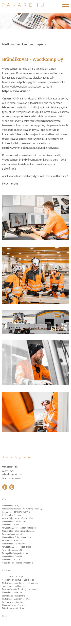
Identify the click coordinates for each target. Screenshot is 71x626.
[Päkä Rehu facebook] (4, 487)
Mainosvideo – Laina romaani (15, 521)
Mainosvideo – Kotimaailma (14, 544)
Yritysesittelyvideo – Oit (12, 550)
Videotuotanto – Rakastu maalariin (17, 563)
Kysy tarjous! (10, 183)
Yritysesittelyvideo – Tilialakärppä (16, 547)
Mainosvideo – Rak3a (11, 505)
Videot (5, 499)
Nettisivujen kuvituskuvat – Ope (16, 599)
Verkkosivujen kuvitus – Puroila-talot (18, 580)
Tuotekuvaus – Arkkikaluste (14, 586)
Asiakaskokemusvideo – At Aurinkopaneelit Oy (22, 509)
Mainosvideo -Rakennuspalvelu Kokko (18, 531)
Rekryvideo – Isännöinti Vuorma (16, 512)
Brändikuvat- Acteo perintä (13, 596)
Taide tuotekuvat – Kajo (12, 576)
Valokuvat (6, 570)
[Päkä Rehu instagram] (11, 487)
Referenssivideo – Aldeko (12, 534)
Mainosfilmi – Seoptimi (11, 560)
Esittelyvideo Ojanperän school (15, 553)
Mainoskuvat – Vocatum (12, 592)
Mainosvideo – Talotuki (12, 556)
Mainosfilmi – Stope (10, 525)
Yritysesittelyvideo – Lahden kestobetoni (19, 528)
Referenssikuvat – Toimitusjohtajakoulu (19, 589)
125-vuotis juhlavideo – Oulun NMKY (17, 518)
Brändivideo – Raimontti (12, 540)
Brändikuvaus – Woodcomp (13, 608)
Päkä (4, 616)
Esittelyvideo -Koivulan (11, 515)
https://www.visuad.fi (16, 91)
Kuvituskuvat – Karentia (12, 602)
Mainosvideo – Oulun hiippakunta (16, 537)
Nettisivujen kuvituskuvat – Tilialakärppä (20, 583)
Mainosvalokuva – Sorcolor (13, 605)
